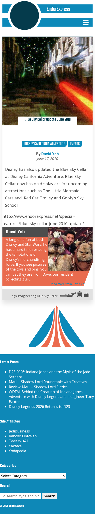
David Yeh (50, 153)
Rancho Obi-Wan (23, 436)
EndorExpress (58, 9)
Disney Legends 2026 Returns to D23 (39, 406)
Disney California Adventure (44, 144)
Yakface (15, 446)
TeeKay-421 (18, 440)
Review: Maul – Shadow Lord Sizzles (38, 386)
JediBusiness (19, 431)
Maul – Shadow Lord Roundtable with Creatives (48, 381)
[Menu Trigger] (86, 22)
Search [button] (49, 496)
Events (75, 144)
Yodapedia (17, 450)
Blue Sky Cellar (47, 296)
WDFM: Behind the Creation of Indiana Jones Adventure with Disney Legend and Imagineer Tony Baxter (51, 396)
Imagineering (27, 296)
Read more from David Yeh (68, 284)
